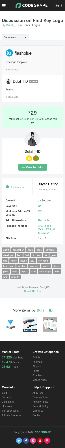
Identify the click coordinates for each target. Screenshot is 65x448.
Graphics (37, 375)
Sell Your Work (10, 410)
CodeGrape (43, 432)
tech (33, 271)
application (18, 249)
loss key (34, 266)
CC (40, 211)
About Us (37, 392)
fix (46, 255)
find (27, 255)
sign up (34, 119)
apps (30, 249)
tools (57, 271)
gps (5, 260)
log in (23, 119)
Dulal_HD (12, 25)
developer (8, 255)
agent (6, 249)
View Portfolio (34, 167)
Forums (6, 397)
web (5, 277)
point (5, 271)
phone (56, 266)
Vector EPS (44, 229)
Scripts (36, 357)
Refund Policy (40, 406)
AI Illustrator (46, 231)
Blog (4, 392)
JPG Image (44, 225)
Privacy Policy (40, 401)
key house (8, 266)
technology (45, 271)
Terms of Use (40, 397)
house (23, 260)
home (14, 260)
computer (50, 249)
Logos (36, 25)
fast (19, 255)
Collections (8, 401)
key (32, 260)
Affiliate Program (11, 415)
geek (53, 255)
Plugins (36, 366)
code (39, 249)
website (15, 277)
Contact (36, 415)
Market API (38, 410)
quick (15, 271)
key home (43, 260)
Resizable (43, 220)
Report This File (32, 291)
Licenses (7, 406)
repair (24, 271)
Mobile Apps (39, 380)
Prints (26, 25)
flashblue (23, 53)
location (22, 266)
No (39, 206)
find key (36, 255)
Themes (37, 362)
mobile (45, 266)
